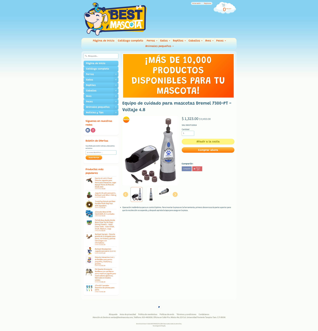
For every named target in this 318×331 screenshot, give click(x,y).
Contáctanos (204, 314)
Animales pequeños (159, 47)
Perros (152, 41)
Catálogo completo (130, 40)
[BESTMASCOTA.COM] (115, 19)
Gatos (165, 41)
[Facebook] (88, 130)
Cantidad (185, 129)
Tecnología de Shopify (159, 326)
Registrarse (207, 3)
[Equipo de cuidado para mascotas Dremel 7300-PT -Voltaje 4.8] (137, 194)
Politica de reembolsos (147, 314)
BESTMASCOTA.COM (157, 324)
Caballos (196, 41)
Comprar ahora (208, 150)
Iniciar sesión (196, 3)
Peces (221, 41)
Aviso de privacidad (128, 314)
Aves (209, 41)
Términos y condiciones (186, 314)
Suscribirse (94, 158)
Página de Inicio (103, 40)
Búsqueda (113, 314)
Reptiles (179, 41)
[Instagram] (93, 130)
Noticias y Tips (102, 113)
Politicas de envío (167, 314)
